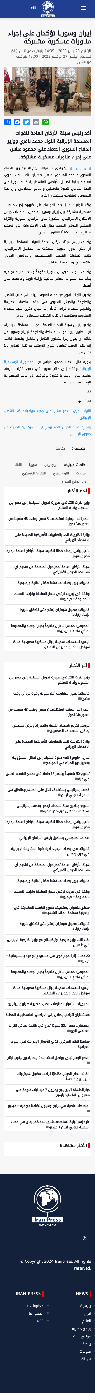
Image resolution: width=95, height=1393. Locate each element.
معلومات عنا (34, 1305)
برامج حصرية (81, 1328)
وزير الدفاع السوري (73, 482)
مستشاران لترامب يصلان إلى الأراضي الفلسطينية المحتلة (48, 1014)
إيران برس (83, 168)
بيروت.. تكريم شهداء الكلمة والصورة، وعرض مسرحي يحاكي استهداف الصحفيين (51, 728)
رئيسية (85, 1305)
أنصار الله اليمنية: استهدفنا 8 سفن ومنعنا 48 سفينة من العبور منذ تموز (49, 521)
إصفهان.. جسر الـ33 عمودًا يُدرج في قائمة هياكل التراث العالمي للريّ (49, 1028)
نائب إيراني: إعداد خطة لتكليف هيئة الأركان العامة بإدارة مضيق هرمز (48, 553)
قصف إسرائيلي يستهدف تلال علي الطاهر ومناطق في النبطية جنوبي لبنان (49, 792)
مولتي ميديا (81, 1336)
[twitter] (85, 1237)
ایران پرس (50, 465)
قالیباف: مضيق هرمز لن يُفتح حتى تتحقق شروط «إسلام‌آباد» (55, 612)
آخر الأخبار (83, 1359)
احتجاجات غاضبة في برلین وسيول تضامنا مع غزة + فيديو (49, 1105)
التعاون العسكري (34, 473)
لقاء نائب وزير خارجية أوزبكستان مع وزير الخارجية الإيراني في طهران (48, 942)
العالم (86, 1321)
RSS (40, 1321)
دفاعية (60, 448)
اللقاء (18, 465)
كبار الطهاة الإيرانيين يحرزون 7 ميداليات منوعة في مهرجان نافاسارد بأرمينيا (53, 1092)
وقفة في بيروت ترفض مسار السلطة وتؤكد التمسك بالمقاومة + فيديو (52, 596)
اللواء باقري (61, 473)
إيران (68, 168)
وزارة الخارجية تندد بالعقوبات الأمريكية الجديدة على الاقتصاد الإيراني (52, 537)
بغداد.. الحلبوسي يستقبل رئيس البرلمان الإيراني (54, 838)
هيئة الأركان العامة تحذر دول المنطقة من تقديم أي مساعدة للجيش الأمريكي (52, 569)
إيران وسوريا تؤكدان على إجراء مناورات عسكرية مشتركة (49, 37)
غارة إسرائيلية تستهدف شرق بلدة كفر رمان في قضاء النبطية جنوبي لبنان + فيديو (50, 1124)
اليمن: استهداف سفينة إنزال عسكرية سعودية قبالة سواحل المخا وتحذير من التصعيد (51, 644)
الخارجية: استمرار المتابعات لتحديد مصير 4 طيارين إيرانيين (49, 1004)
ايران (87, 1313)
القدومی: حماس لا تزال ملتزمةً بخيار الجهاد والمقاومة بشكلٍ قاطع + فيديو (50, 628)
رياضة (86, 1343)
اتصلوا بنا (36, 1313)
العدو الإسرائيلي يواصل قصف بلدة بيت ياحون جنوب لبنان (48, 1057)
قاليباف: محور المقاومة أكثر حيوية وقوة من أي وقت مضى (51, 696)
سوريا (33, 465)
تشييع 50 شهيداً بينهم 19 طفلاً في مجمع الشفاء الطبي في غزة (48, 776)
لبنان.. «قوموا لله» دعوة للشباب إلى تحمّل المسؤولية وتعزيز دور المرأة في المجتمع (51, 760)
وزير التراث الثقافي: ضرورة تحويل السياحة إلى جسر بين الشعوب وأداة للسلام (49, 505)
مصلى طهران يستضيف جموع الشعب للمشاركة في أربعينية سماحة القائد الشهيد (52, 910)
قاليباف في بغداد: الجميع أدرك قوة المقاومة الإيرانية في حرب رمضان (50, 851)
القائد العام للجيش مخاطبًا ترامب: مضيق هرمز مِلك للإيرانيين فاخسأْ (53, 1076)
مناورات (81, 473)
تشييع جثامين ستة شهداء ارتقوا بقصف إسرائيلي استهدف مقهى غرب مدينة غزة (53, 808)
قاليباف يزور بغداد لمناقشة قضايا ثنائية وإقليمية (53, 583)
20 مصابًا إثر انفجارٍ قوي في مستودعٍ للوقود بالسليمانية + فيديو (48, 958)
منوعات (85, 1351)
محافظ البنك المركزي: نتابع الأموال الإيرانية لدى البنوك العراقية (50, 1044)
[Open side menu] (83, 8)
